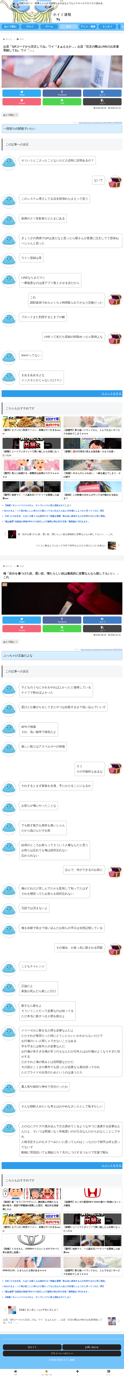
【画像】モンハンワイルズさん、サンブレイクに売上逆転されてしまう (37, 505)
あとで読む (9, 115)
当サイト (32, 1347)
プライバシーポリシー (62, 1353)
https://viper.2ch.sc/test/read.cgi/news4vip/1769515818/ (101, 649)
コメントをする (111, 393)
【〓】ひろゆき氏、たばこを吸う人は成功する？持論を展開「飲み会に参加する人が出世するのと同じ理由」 (55, 516)
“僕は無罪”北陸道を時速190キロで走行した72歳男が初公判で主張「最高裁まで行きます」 (47, 521)
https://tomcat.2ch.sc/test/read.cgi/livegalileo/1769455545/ (100, 122)
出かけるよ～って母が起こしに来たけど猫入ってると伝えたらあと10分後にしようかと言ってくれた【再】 (54, 510)
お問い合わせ (91, 1347)
